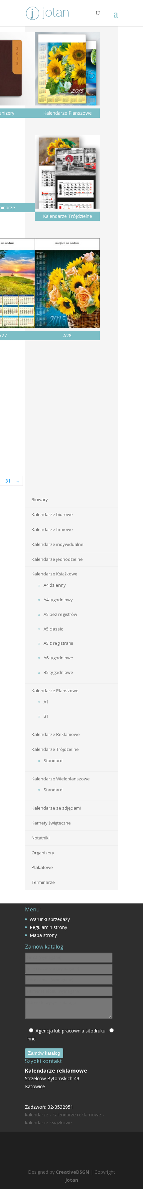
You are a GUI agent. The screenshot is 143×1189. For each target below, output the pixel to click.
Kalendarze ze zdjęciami (56, 808)
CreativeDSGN (72, 1172)
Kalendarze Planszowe (55, 691)
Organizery (43, 853)
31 (8, 481)
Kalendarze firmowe (52, 529)
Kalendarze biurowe (52, 514)
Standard (53, 760)
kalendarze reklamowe (77, 1114)
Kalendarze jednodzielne (57, 559)
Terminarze (43, 882)
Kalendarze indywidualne (57, 544)
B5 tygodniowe (58, 672)
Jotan (71, 1180)
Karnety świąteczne (51, 823)
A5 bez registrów (60, 614)
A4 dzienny (55, 585)
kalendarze (36, 1114)
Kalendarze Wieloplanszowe (61, 779)
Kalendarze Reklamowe (56, 734)
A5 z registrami (58, 643)
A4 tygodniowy (58, 600)
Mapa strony (43, 935)
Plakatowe (42, 867)
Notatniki (41, 838)
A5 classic (53, 629)
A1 (46, 702)
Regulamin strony (48, 927)
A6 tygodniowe (58, 658)
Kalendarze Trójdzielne (55, 749)
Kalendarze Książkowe (54, 574)
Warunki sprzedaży (50, 919)
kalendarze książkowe (48, 1122)
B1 (46, 716)
